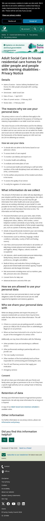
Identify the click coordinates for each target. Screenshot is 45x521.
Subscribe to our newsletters (17, 455)
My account (25, 29)
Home (4, 35)
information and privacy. (11, 422)
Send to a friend (25, 448)
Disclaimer (5, 478)
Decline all (12, 21)
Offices (7, 471)
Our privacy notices (10, 37)
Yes (4, 440)
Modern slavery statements (11, 495)
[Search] (35, 29)
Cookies (4, 485)
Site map (5, 499)
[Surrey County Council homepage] (4, 29)
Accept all (33, 21)
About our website (8, 492)
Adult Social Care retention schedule (24, 407)
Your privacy (33, 35)
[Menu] (41, 29)
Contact (7, 466)
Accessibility (6, 489)
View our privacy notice (11, 15)
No (11, 440)
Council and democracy (17, 35)
